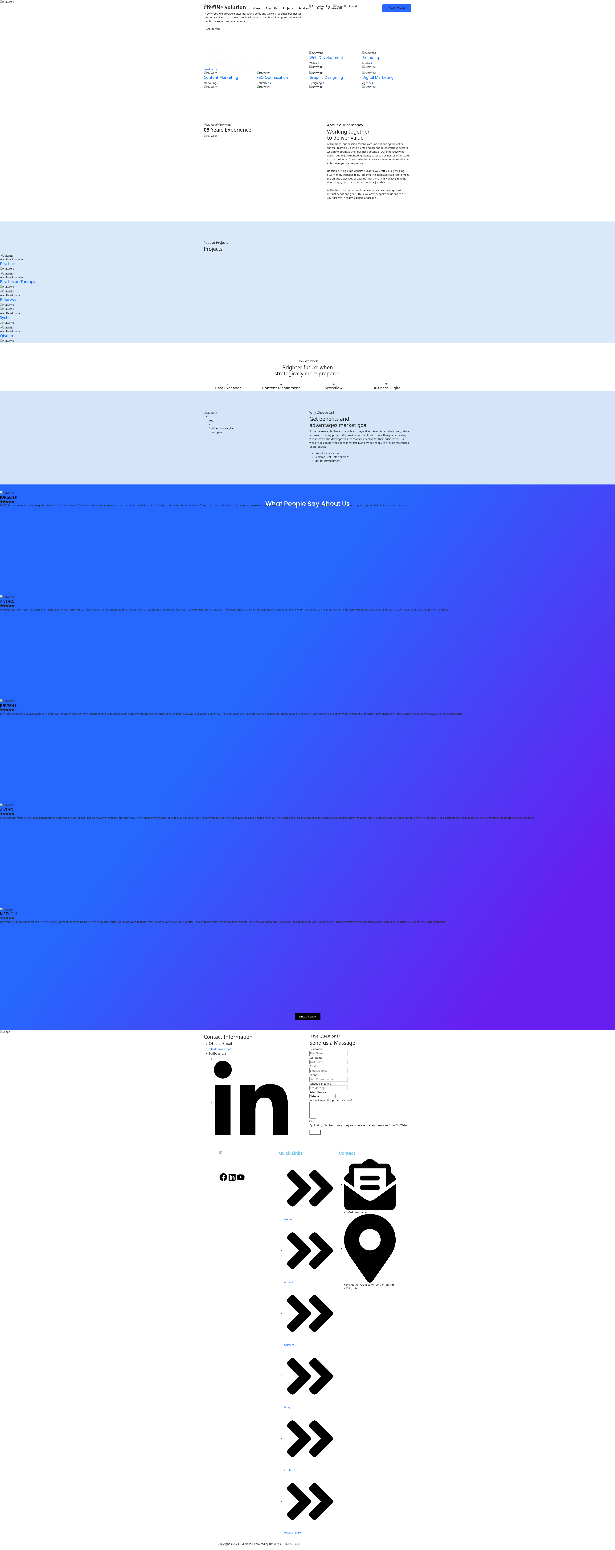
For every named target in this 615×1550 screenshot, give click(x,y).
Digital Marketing (378, 77)
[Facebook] (223, 1177)
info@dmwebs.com (220, 1049)
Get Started (213, 29)
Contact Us (335, 8)
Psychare (8, 263)
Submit (315, 1132)
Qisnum (7, 335)
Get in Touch (397, 8)
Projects (288, 8)
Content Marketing (221, 77)
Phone (313, 1075)
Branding (370, 57)
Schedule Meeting (320, 1083)
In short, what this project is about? (330, 1100)
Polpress (8, 299)
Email (312, 1066)
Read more (210, 69)
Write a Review (307, 1016)
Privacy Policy (291, 1544)
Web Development (326, 57)
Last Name (315, 1057)
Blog (320, 8)
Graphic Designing (326, 77)
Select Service (317, 1092)
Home (256, 8)
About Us (271, 8)
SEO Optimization (272, 77)
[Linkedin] (232, 1177)
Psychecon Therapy (17, 281)
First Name (316, 1049)
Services (304, 8)
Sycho (5, 317)
